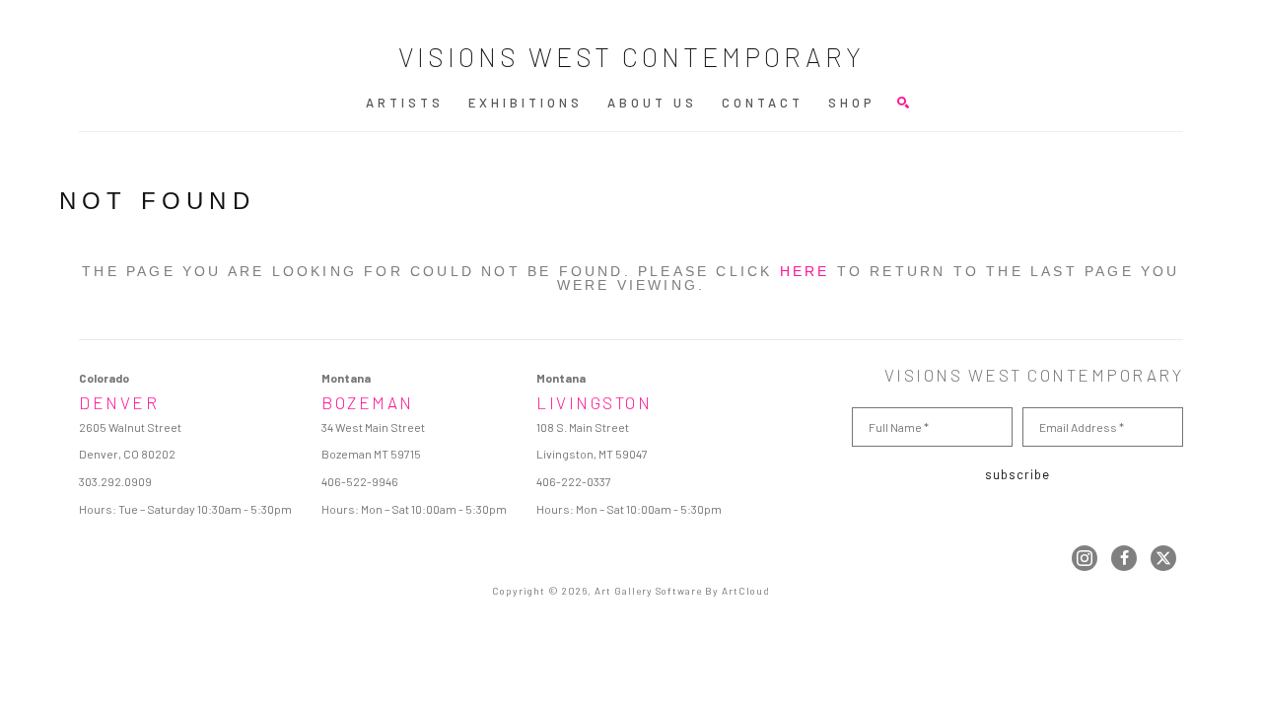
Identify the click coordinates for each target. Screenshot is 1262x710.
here (805, 271)
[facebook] (1124, 558)
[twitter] (1163, 558)
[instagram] (1084, 558)
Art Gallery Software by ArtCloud (682, 591)
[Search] (903, 102)
